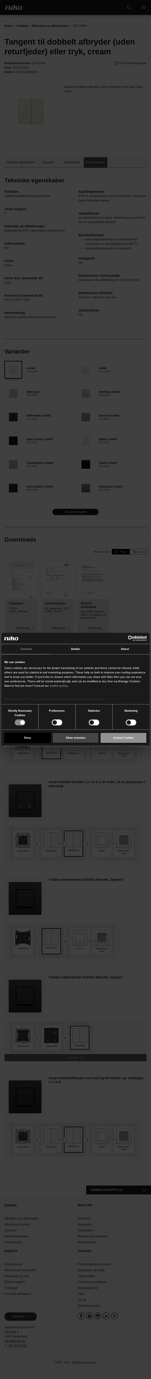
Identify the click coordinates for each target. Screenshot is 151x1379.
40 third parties (32, 699)
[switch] (57, 722)
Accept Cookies (123, 737)
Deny (27, 737)
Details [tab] (75, 648)
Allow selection (76, 737)
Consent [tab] (26, 648)
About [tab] (125, 648)
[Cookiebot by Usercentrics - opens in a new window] (131, 638)
